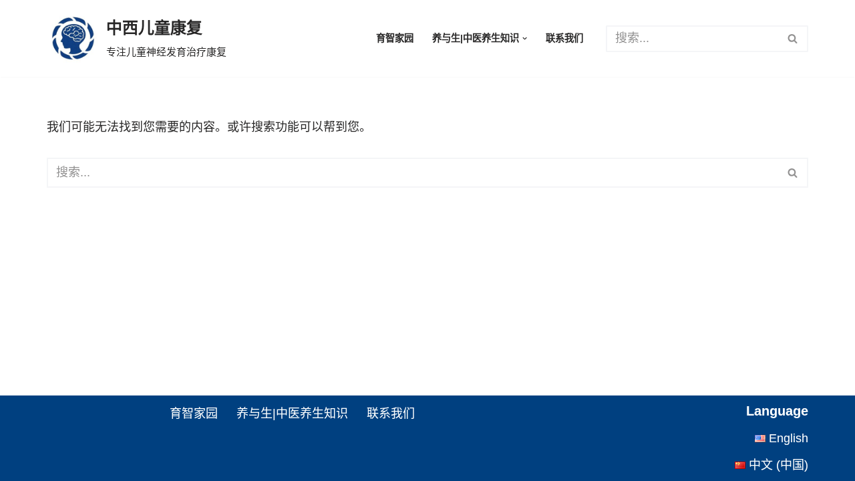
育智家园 (394, 38)
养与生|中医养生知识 (292, 413)
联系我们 (564, 38)
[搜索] (793, 38)
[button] (524, 38)
